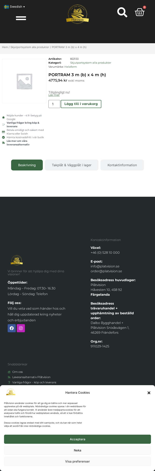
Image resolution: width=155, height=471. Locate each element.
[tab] (27, 165)
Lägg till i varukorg (81, 104)
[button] (149, 393)
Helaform (70, 66)
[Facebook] (12, 328)
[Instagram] (21, 328)
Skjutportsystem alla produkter (29, 47)
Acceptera (77, 439)
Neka (77, 450)
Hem (5, 47)
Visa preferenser (77, 461)
